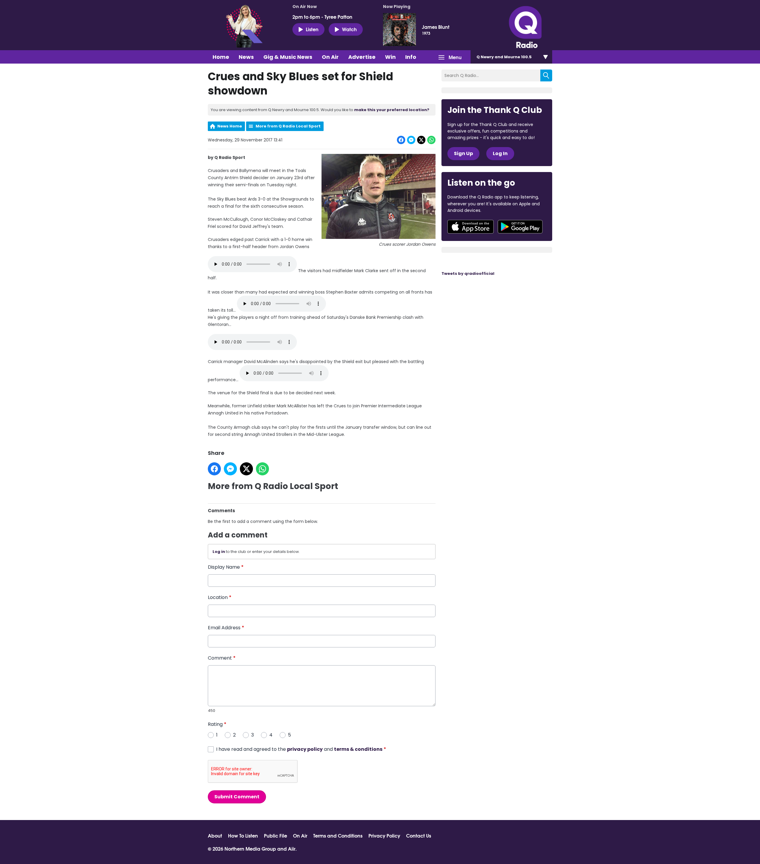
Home (221, 57)
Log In (500, 153)
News (246, 57)
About (215, 835)
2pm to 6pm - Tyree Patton (322, 16)
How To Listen (243, 835)
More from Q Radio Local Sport (288, 126)
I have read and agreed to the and (301, 749)
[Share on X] (421, 140)
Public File (275, 835)
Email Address (226, 627)
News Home (229, 126)
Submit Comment (236, 796)
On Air (330, 57)
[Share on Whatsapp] (431, 140)
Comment (222, 658)
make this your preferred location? (391, 110)
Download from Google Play (520, 227)
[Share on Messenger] (411, 140)
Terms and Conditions (337, 835)
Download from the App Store (470, 227)
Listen (312, 29)
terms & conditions (358, 749)
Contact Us (418, 835)
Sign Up (463, 153)
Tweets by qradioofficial (467, 273)
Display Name (226, 567)
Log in (219, 551)
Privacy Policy (384, 835)
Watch (349, 29)
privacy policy (305, 749)
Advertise (362, 57)
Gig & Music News (287, 57)
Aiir (291, 848)
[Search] (546, 75)
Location (220, 597)
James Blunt (435, 26)
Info (410, 57)
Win (390, 57)
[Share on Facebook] (401, 140)
